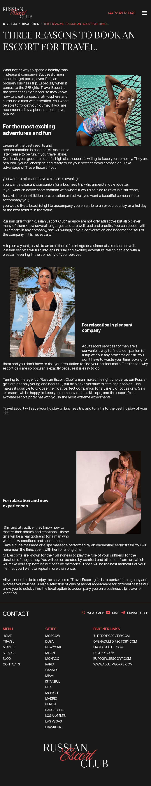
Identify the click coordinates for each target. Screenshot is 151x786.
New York (53, 647)
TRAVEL (8, 641)
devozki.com (103, 653)
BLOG (7, 658)
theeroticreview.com (111, 636)
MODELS (9, 647)
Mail (115, 613)
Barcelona (54, 710)
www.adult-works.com (113, 664)
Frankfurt (54, 727)
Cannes (51, 670)
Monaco (52, 658)
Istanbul (52, 681)
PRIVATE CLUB (137, 613)
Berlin (50, 704)
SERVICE (9, 653)
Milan (50, 653)
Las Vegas (53, 721)
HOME (7, 636)
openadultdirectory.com (115, 641)
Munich (51, 693)
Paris (49, 664)
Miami (49, 676)
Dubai (49, 641)
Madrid (51, 698)
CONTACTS (11, 664)
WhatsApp (95, 613)
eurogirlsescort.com (112, 658)
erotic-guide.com (108, 647)
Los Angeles (55, 716)
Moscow (52, 636)
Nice (48, 687)
